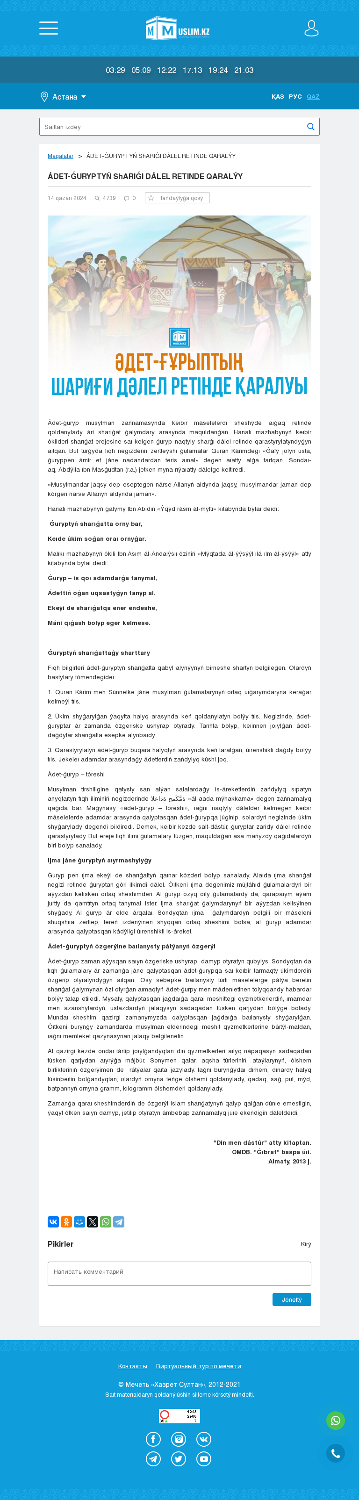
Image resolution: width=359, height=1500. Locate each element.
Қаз (278, 96)
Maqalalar (60, 155)
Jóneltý (292, 1299)
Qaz (313, 96)
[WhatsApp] (105, 1221)
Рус (295, 96)
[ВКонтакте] (53, 1221)
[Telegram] (118, 1221)
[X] (92, 1221)
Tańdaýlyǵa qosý (181, 197)
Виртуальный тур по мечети (198, 1366)
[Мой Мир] (79, 1221)
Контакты (132, 1366)
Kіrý (306, 1244)
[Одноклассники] (66, 1221)
